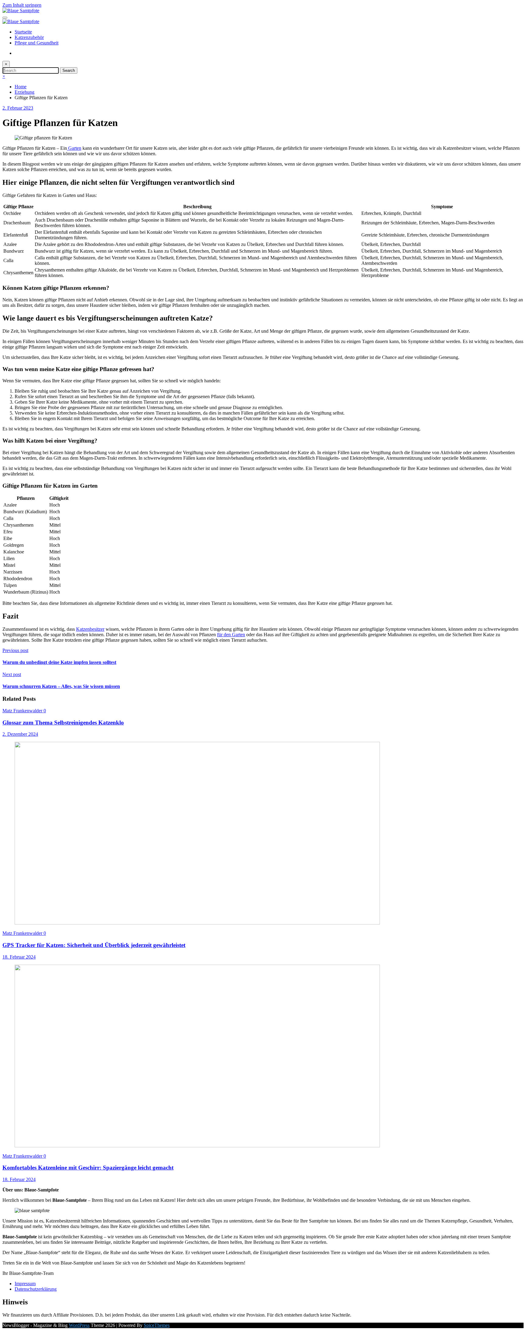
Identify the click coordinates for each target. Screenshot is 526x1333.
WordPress (79, 1325)
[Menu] (4, 18)
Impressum (25, 1283)
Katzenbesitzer (90, 629)
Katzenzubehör (29, 37)
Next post (11, 674)
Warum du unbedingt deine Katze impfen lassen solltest (59, 662)
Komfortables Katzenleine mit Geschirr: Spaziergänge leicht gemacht (88, 1167)
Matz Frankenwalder (23, 710)
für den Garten (231, 634)
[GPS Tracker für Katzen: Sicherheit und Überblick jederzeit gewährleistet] (197, 922)
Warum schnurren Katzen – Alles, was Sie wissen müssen (61, 686)
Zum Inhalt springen (21, 5)
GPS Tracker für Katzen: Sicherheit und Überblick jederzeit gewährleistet (93, 945)
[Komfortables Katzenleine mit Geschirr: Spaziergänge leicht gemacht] (197, 1145)
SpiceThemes (157, 1325)
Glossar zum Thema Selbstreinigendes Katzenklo (63, 722)
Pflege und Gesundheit (36, 42)
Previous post (15, 650)
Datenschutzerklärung (36, 1289)
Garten (74, 148)
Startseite (23, 31)
